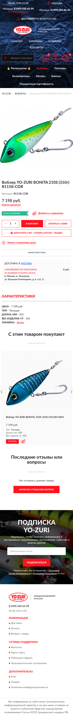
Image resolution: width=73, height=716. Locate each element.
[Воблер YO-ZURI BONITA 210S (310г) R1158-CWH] (36, 383)
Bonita (20, 322)
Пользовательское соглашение (28, 663)
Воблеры (42, 68)
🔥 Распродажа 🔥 (19, 68)
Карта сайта (18, 652)
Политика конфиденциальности (29, 687)
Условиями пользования (45, 573)
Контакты (36, 47)
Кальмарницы (21, 76)
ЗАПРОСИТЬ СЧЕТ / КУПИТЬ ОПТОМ (37, 233)
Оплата (15, 628)
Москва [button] (26, 263)
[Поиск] (5, 58)
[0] (65, 58)
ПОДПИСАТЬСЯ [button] (36, 562)
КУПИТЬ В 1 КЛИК (58, 224)
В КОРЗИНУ (32, 224)
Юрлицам (36, 41)
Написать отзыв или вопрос (36, 490)
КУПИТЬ (12, 441)
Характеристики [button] (36, 253)
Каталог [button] (17, 41)
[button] (18, 11)
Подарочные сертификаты (36, 84)
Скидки (15, 682)
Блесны (56, 76)
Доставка (16, 623)
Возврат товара (20, 634)
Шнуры (40, 76)
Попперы (60, 68)
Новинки (55, 41)
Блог (13, 676)
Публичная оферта (21, 658)
